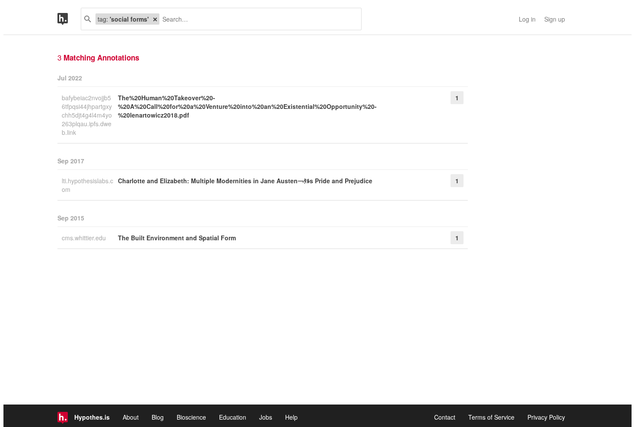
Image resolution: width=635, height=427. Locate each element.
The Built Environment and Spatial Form (177, 237)
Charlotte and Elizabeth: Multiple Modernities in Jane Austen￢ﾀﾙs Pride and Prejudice (245, 180)
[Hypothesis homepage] (69, 19)
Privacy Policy (546, 417)
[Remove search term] (155, 19)
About (131, 417)
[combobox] (257, 19)
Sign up (554, 19)
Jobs (265, 417)
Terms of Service (491, 417)
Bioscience (191, 417)
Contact (444, 417)
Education (232, 417)
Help (291, 417)
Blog (158, 417)
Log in (527, 19)
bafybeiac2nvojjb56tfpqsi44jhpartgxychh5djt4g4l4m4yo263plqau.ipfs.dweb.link (87, 115)
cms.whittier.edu (85, 237)
